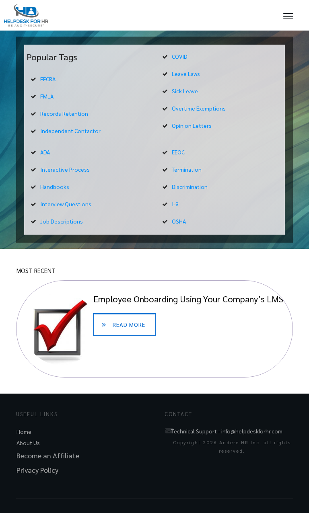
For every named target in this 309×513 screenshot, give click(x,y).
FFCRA (48, 78)
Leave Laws (186, 73)
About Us (28, 442)
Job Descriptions (61, 221)
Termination (187, 169)
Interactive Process (65, 169)
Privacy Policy (37, 469)
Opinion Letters (192, 125)
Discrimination (190, 186)
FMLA (47, 96)
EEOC (178, 152)
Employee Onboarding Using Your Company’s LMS (154, 329)
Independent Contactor (70, 130)
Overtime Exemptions (199, 108)
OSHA (179, 221)
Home (23, 431)
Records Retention (64, 113)
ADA (45, 152)
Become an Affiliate (47, 455)
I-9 (175, 203)
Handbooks (54, 186)
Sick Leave (185, 90)
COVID (179, 56)
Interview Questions (65, 203)
